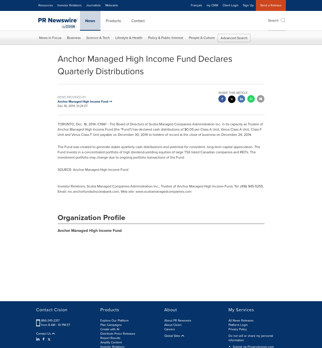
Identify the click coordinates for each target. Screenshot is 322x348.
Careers (169, 329)
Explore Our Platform (114, 320)
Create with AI (109, 329)
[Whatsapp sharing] (251, 99)
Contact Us (44, 334)
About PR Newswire (177, 320)
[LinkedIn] (38, 339)
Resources (45, 5)
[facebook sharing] (222, 99)
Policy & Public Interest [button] (165, 37)
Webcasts (111, 5)
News (90, 21)
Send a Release (270, 5)
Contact (138, 21)
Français (196, 5)
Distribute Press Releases (117, 333)
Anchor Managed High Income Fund (90, 230)
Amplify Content (111, 342)
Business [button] (74, 37)
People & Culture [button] (202, 37)
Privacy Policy (237, 329)
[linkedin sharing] (241, 99)
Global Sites (172, 336)
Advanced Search (234, 37)
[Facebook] (44, 339)
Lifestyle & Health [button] (128, 37)
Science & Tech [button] (98, 37)
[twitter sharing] (231, 100)
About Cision (173, 325)
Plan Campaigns (111, 325)
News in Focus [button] (50, 37)
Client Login (231, 5)
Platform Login (238, 325)
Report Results (110, 338)
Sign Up (248, 5)
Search (273, 20)
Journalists (93, 5)
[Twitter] (49, 339)
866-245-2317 (50, 320)
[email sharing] (260, 99)
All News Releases (241, 320)
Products (113, 21)
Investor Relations (69, 5)
